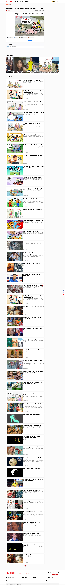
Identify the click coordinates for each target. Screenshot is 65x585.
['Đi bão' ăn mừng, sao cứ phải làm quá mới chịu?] (15, 515)
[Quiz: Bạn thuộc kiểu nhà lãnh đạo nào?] (15, 267)
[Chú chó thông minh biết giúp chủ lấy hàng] (15, 504)
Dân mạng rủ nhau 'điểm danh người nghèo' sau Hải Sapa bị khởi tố (32, 318)
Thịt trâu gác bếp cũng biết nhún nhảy (45, 72)
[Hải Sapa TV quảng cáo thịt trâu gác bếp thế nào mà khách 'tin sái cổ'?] (15, 375)
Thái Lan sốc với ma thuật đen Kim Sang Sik (33, 155)
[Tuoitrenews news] (27, 573)
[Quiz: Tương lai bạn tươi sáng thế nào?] (15, 558)
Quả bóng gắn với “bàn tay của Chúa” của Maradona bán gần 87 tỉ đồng (32, 383)
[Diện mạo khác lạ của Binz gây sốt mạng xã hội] (15, 332)
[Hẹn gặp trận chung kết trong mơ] (15, 235)
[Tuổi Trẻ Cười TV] (64, 295)
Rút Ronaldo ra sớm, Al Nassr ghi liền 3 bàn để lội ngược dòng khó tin (32, 72)
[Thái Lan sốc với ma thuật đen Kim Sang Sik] (15, 159)
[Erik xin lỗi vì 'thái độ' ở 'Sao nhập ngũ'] (15, 537)
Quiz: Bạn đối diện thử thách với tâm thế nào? (33, 306)
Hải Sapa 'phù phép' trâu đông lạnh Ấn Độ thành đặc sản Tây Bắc (32, 91)
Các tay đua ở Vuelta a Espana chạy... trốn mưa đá (32, 361)
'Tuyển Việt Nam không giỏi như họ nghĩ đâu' (33, 145)
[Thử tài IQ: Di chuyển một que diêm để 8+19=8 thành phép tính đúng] (15, 440)
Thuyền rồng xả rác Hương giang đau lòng (32, 188)
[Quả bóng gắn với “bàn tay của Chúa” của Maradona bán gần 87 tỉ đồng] (15, 386)
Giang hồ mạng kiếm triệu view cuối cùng (32, 209)
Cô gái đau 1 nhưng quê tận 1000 (30, 242)
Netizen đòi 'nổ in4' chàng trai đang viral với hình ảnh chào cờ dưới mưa (33, 523)
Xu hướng (16, 1)
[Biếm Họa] (32, 5)
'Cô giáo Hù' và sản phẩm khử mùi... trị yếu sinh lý (32, 124)
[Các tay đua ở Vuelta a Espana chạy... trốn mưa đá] (15, 364)
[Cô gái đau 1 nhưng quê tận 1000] (15, 245)
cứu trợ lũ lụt (31, 37)
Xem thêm (7, 52)
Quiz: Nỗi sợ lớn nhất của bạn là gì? (31, 339)
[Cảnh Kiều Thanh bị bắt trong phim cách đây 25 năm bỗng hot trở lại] (19, 65)
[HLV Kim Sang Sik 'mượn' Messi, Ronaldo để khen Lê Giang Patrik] (15, 483)
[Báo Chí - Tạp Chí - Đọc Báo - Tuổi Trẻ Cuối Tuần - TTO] (20, 573)
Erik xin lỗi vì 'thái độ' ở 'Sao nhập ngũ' (31, 533)
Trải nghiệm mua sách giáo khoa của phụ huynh (32, 102)
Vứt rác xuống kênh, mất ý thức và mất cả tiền (33, 112)
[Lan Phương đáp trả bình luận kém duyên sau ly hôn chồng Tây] (15, 256)
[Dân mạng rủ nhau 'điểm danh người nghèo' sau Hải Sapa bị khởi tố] (15, 321)
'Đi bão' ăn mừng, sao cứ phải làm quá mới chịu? (32, 512)
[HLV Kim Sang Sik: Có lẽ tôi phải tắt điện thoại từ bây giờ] (15, 278)
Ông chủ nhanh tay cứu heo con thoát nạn (32, 285)
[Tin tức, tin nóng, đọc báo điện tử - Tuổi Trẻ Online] (16, 573)
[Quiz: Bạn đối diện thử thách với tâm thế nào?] (15, 310)
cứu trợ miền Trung (23, 37)
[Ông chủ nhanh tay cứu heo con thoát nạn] (15, 289)
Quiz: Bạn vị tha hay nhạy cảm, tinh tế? (31, 468)
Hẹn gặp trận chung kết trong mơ (30, 231)
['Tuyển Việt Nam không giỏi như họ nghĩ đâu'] (15, 148)
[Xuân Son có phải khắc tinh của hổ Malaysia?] (15, 224)
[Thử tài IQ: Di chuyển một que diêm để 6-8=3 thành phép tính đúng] (15, 547)
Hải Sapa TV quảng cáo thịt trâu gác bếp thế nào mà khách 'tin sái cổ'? (33, 372)
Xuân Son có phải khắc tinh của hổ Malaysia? (33, 220)
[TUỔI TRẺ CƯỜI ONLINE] (10, 572)
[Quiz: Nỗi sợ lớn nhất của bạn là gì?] (15, 342)
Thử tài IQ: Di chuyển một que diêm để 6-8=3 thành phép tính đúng (33, 544)
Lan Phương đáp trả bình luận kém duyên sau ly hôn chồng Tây (33, 253)
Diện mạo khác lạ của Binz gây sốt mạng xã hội (32, 329)
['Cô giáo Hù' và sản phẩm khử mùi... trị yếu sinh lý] (15, 127)
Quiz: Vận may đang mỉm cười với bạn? (32, 490)
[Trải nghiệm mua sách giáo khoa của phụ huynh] (15, 105)
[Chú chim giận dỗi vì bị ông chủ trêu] (15, 353)
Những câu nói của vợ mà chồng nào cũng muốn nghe (32, 404)
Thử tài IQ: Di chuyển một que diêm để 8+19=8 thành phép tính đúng (31, 437)
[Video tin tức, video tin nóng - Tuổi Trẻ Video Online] (23, 573)
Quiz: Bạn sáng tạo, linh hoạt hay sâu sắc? (32, 414)
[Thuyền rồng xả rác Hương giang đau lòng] (15, 191)
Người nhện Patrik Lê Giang (29, 134)
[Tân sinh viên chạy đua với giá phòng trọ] (15, 181)
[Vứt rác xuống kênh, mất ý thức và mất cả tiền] (15, 116)
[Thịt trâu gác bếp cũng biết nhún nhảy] (45, 65)
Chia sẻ (30, 40)
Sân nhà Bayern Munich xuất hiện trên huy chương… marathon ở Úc (32, 458)
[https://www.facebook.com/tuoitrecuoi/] (53, 572)
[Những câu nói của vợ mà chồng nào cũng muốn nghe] (15, 407)
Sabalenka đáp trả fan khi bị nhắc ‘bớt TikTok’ (33, 447)
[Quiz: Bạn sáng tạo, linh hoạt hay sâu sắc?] (15, 418)
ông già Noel (10, 37)
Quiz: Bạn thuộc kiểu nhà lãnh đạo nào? (32, 263)
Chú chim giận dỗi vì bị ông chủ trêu (31, 350)
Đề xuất (27, 1)
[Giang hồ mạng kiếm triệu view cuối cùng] (15, 213)
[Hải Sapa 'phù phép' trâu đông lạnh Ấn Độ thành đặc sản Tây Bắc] (15, 94)
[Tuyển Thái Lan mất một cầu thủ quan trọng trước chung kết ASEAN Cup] (15, 202)
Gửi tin (54, 1)
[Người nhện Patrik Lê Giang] (15, 137)
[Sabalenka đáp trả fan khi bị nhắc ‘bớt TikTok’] (15, 450)
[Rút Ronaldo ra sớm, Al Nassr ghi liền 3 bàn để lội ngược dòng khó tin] (32, 65)
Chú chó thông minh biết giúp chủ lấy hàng (32, 501)
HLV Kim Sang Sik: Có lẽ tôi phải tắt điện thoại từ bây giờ (32, 275)
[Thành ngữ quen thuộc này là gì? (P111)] (15, 429)
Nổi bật (22, 1)
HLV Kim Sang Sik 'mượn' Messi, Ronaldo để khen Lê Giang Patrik (33, 480)
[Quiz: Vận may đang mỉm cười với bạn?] (15, 494)
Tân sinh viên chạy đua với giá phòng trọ (32, 177)
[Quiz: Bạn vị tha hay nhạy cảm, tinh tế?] (15, 472)
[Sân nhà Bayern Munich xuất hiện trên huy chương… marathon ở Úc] (15, 461)
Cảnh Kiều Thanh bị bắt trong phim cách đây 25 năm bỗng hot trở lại (19, 72)
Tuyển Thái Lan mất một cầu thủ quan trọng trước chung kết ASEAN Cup (33, 199)
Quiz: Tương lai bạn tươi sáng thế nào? (31, 555)
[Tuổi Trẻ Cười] (58, 572)
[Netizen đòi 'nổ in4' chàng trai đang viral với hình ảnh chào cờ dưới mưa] (15, 526)
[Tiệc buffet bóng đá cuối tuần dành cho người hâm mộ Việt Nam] (15, 170)
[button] (31, 1)
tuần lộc (16, 37)
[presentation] (6, 65)
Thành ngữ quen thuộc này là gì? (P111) (32, 425)
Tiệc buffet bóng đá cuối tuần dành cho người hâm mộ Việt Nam (33, 167)
